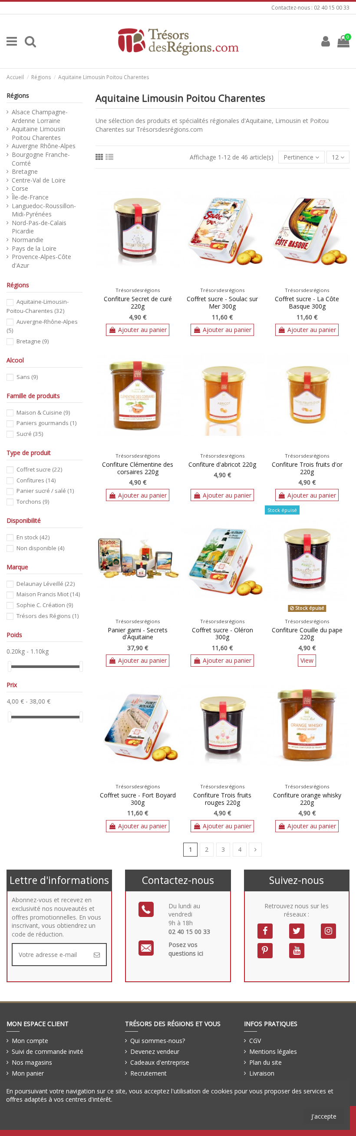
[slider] (9, 666)
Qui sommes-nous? (157, 1040)
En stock (32, 537)
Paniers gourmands (46, 423)
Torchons (32, 501)
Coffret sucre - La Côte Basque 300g (307, 302)
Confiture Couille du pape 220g (307, 633)
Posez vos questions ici (185, 948)
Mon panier (28, 1073)
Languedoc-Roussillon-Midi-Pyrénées (44, 210)
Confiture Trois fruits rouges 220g (222, 799)
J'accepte (323, 1116)
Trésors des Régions (47, 616)
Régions (18, 95)
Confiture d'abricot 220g (222, 464)
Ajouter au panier (142, 330)
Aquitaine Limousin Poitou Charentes (38, 133)
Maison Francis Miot (48, 594)
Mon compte (30, 1040)
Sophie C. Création (44, 605)
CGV (255, 1040)
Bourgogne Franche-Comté (41, 158)
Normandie (27, 240)
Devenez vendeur (154, 1051)
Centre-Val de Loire (39, 180)
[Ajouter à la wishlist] (131, 281)
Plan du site (265, 1062)
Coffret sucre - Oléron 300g (222, 633)
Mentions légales (273, 1051)
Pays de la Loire (34, 248)
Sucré (29, 434)
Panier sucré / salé (45, 491)
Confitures (36, 480)
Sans (27, 377)
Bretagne (25, 171)
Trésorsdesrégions (137, 290)
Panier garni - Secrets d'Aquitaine (138, 633)
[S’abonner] (97, 954)
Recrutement (148, 1073)
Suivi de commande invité (47, 1051)
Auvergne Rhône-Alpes (44, 146)
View (306, 660)
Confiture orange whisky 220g (307, 799)
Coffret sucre (39, 469)
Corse (20, 188)
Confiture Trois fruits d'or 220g (307, 468)
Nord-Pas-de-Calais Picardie (39, 227)
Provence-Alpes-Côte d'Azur (41, 260)
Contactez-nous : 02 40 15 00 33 (310, 7)
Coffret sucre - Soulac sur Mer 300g (222, 302)
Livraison (261, 1073)
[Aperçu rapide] (144, 281)
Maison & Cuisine (43, 412)
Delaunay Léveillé (45, 584)
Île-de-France (30, 197)
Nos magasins (32, 1062)
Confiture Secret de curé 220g (138, 302)
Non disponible (40, 548)
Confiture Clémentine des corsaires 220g (137, 468)
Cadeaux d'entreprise (159, 1062)
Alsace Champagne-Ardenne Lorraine (40, 116)
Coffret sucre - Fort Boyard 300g (138, 799)
